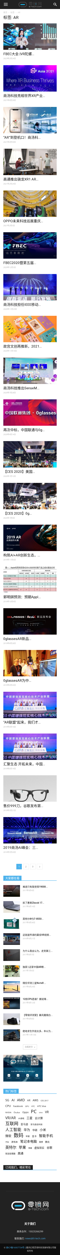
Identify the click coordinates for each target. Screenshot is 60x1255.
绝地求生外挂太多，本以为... (38, 1031)
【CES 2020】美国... (19, 472)
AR (28, 1100)
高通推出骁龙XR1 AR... (20, 179)
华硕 (34, 1130)
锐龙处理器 (10, 1153)
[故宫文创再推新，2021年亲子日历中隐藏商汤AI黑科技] (30, 329)
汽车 (7, 1142)
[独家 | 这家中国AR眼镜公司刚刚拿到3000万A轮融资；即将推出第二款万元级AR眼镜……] (11, 971)
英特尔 (10, 1147)
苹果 (22, 1147)
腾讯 (47, 1141)
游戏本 (14, 1142)
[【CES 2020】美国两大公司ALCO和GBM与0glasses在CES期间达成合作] (30, 454)
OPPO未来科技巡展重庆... (23, 221)
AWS (35, 1100)
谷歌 (49, 1147)
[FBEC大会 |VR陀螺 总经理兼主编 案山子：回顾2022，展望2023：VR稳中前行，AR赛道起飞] (30, 36)
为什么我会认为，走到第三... (38, 951)
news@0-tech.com (35, 1238)
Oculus (17, 1112)
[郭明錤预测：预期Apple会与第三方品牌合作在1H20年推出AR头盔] (30, 579)
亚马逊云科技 (36, 1124)
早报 (28, 1136)
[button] (55, 4)
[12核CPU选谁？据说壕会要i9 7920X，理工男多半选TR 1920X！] (11, 1003)
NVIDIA (8, 1112)
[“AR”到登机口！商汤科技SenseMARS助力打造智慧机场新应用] (30, 120)
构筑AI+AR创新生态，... (21, 555)
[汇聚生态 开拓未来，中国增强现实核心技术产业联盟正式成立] (30, 747)
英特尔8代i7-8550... (33, 918)
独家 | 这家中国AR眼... (34, 967)
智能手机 (46, 1136)
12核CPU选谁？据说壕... (35, 999)
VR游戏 (21, 1118)
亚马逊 (24, 1124)
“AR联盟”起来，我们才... (22, 722)
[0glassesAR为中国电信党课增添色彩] (30, 663)
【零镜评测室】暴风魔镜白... (38, 1015)
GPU (27, 1106)
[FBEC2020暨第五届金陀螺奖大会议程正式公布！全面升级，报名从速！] (30, 245)
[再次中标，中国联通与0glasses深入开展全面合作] (30, 412)
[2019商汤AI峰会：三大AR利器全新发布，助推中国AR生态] (30, 830)
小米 (43, 1130)
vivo (41, 1112)
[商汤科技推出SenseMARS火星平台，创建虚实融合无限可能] (30, 371)
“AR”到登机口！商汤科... (22, 138)
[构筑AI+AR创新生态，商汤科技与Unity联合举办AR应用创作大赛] (30, 538)
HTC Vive (41, 1106)
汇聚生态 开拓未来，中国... (24, 764)
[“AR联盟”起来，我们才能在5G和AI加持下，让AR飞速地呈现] (30, 705)
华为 (27, 1130)
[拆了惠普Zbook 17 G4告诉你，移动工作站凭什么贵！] (11, 907)
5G (7, 1100)
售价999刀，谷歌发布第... (23, 806)
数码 (18, 1135)
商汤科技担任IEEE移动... (22, 305)
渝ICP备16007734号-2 (16, 1247)
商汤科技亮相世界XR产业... (24, 96)
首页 (5, 12)
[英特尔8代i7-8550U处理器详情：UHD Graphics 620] (11, 923)
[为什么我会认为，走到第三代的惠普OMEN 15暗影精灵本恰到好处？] (11, 955)
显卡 (34, 1136)
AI (13, 1100)
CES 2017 (44, 1100)
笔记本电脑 (28, 1141)
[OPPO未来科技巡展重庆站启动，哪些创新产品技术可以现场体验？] (30, 203)
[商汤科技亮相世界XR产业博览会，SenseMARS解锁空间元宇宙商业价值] (30, 78)
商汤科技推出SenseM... (21, 388)
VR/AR (10, 1117)
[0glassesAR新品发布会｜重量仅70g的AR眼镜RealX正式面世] (30, 621)
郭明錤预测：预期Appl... (22, 597)
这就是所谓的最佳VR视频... (37, 935)
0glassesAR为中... (17, 681)
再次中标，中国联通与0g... (24, 430)
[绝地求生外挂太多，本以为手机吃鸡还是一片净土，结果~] (11, 1035)
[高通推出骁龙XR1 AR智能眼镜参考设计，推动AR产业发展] (30, 162)
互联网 (11, 1123)
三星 (29, 1118)
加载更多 (29, 1046)
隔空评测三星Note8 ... (34, 983)
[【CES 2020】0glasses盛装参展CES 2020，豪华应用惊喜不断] (30, 496)
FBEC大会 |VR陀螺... (18, 54)
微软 (8, 1136)
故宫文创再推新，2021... (22, 346)
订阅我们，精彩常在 (18, 1167)
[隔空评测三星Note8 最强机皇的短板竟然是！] (11, 987)
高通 (20, 1153)
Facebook (18, 1106)
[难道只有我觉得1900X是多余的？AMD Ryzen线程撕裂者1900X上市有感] (11, 891)
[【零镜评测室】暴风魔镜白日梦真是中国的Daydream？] (11, 1019)
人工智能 (13, 1129)
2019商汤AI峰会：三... (20, 848)
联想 (41, 1142)
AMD (21, 1100)
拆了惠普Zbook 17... (33, 902)
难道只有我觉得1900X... (35, 886)
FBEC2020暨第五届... (19, 263)
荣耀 (30, 1148)
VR (47, 1112)
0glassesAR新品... (17, 639)
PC (34, 1111)
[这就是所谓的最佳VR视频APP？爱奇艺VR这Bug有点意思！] (11, 939)
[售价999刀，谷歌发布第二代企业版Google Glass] (30, 788)
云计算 (39, 1118)
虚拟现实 (39, 1147)
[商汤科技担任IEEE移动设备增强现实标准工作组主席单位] (30, 287)
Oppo (25, 1112)
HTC (33, 1106)
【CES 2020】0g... (17, 513)
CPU (8, 1106)
